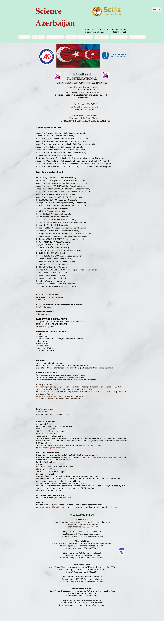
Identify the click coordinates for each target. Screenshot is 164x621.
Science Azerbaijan (55, 16)
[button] (119, 37)
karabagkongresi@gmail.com (52, 448)
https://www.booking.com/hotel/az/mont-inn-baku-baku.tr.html (82, 522)
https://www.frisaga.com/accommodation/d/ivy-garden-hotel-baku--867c (82, 567)
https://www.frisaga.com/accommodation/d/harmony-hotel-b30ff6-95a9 (82, 591)
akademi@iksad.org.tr (98, 32)
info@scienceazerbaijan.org (97, 29)
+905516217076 (119, 32)
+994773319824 (118, 29)
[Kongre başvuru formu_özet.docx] (121, 552)
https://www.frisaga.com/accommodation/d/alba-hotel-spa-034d (82, 543)
